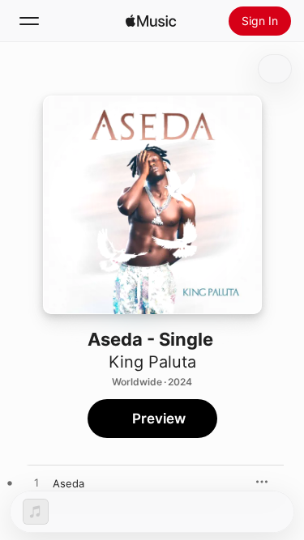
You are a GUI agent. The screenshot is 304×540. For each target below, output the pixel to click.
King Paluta (152, 362)
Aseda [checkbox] (68, 483)
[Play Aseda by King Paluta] (36, 483)
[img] (151, 21)
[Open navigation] (29, 21)
